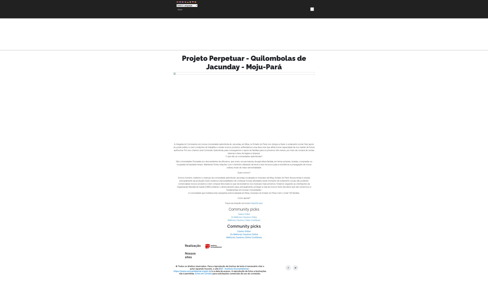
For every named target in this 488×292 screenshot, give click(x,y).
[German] (188, 2)
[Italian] (190, 2)
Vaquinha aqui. (256, 203)
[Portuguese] (178, 2)
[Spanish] (195, 2)
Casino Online (244, 214)
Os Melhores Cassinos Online (244, 217)
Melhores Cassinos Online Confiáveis (244, 220)
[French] (185, 2)
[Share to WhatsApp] (295, 9)
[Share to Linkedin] (299, 9)
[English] (183, 2)
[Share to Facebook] (287, 9)
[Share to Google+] (303, 9)
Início (180, 9)
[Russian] (193, 2)
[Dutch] (180, 2)
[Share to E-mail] (307, 9)
